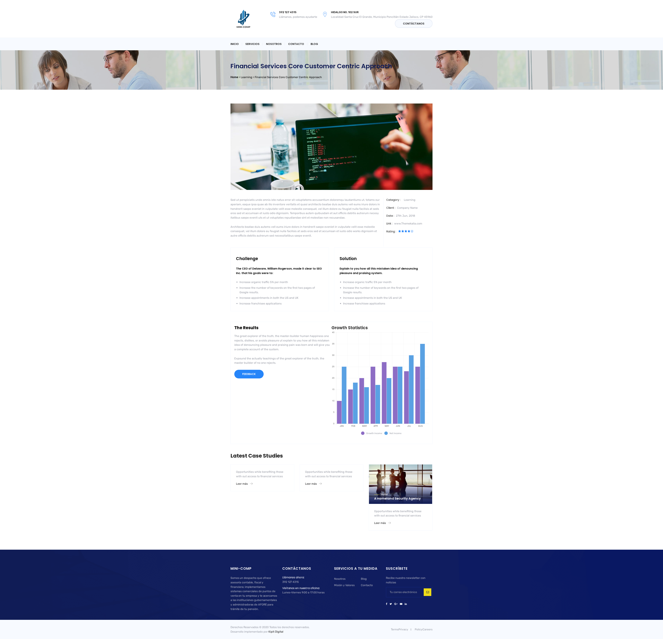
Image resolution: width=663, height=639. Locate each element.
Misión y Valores (344, 585)
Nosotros (274, 44)
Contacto (296, 44)
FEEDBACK (249, 374)
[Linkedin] (405, 604)
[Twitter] (390, 604)
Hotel (384, 494)
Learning (409, 199)
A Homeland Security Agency (397, 498)
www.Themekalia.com (408, 223)
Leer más (242, 483)
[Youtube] (401, 604)
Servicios (252, 44)
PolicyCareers (424, 629)
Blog (314, 44)
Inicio (234, 44)
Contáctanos (413, 23)
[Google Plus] (396, 604)
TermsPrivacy (399, 629)
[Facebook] (387, 604)
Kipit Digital (275, 631)
